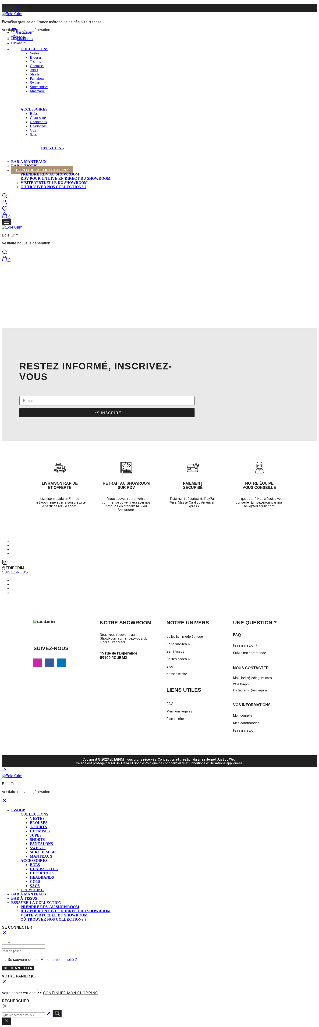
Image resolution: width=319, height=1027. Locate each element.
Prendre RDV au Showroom (50, 174)
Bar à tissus (175, 651)
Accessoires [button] (34, 109)
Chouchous (38, 122)
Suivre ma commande (249, 653)
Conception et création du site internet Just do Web (197, 759)
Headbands (38, 126)
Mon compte (242, 715)
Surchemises (39, 87)
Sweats (35, 83)
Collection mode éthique (185, 636)
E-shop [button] (18, 38)
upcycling (52, 148)
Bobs (34, 113)
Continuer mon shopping (70, 993)
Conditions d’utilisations (207, 763)
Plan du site (175, 719)
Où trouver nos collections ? (53, 187)
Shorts (34, 74)
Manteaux (37, 91)
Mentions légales (179, 711)
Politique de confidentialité (165, 763)
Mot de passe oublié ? (58, 960)
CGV (170, 704)
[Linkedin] (61, 662)
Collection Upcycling (130, 147)
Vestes (34, 53)
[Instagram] (37, 662)
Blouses (36, 57)
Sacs (33, 134)
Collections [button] (34, 49)
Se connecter (18, 968)
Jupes (34, 70)
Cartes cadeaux (178, 659)
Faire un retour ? (245, 645)
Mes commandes (246, 723)
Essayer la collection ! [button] (42, 170)
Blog (170, 666)
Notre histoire (22, 6)
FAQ (14, 10)
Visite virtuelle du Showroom (54, 183)
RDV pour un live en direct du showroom (65, 178)
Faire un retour (244, 730)
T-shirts (35, 62)
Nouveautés (77, 148)
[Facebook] (49, 662)
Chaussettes (38, 118)
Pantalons (37, 78)
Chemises (37, 66)
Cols (33, 130)
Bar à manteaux (29, 162)
